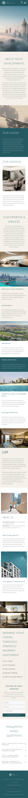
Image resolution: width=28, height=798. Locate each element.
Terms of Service (17, 791)
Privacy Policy (10, 791)
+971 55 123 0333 (14, 782)
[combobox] (4, 710)
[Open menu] (25, 3)
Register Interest (14, 715)
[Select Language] (22, 3)
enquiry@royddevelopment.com (14, 785)
